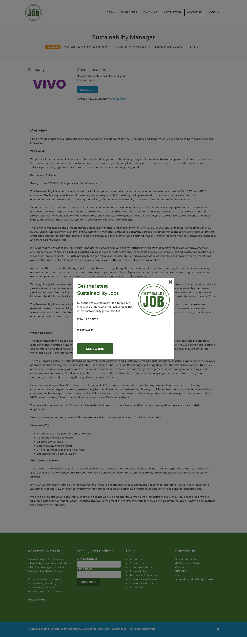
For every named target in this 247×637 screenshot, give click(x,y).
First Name (85, 330)
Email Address (87, 319)
